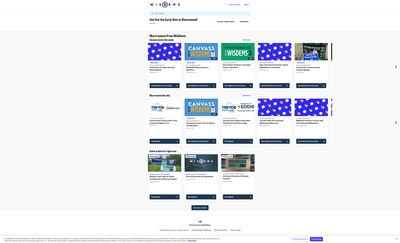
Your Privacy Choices (300, 239)
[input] (230, 4)
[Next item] (396, 67)
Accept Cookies (316, 239)
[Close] (396, 239)
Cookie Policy (192, 241)
